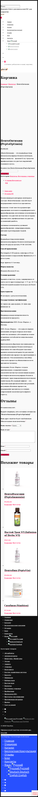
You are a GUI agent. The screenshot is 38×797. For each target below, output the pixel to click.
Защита (7, 664)
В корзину (4, 173)
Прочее (7, 702)
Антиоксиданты (10, 656)
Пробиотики (9, 691)
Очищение (10, 24)
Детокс (7, 661)
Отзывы (9, 33)
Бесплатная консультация (14, 30)
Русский (16, 44)
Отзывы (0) (8, 194)
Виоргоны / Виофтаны (13, 659)
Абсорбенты (9, 653)
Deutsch (16, 46)
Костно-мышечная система (15, 672)
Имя (3, 446)
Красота (7, 675)
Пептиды (12, 84)
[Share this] (5, 183)
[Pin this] (7, 183)
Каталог (9, 27)
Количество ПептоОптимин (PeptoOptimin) (18, 168)
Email (3, 450)
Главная (9, 22)
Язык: (9, 41)
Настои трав (9, 683)
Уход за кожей (9, 705)
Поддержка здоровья (26, 176)
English (15, 49)
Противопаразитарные (13, 699)
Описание (8, 191)
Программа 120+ (10, 694)
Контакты (10, 38)
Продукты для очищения (14, 697)
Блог (8, 35)
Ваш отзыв (5, 430)
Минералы (8, 678)
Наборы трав (9, 680)
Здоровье (8, 667)
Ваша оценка (6, 425)
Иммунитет (9, 669)
